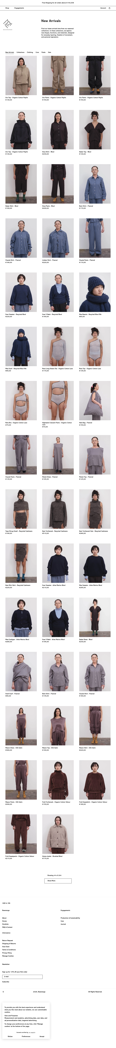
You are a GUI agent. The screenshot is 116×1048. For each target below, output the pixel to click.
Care (62, 921)
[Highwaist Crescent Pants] (58, 400)
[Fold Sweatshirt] (95, 780)
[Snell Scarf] (21, 671)
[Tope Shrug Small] (21, 509)
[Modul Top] (95, 454)
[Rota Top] (95, 346)
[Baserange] (8, 24)
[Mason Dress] (21, 726)
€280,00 (82, 533)
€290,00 (8, 804)
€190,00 (45, 750)
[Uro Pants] (58, 75)
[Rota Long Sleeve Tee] (58, 346)
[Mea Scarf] (21, 346)
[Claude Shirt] (21, 238)
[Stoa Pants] (58, 184)
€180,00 (8, 262)
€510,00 (45, 533)
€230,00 (45, 154)
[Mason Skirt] (95, 726)
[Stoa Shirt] (58, 129)
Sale (49, 52)
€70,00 (45, 427)
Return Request (7, 940)
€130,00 (8, 100)
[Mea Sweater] (95, 563)
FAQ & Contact (7, 927)
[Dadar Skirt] (21, 184)
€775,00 (45, 858)
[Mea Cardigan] (21, 617)
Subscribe (5, 982)
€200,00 (45, 208)
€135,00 (82, 371)
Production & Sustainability (70, 918)
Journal (63, 924)
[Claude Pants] (95, 238)
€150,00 (45, 100)
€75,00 (8, 425)
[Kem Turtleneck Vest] (95, 509)
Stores (4, 921)
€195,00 (45, 479)
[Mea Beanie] (95, 292)
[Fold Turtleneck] (58, 780)
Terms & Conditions (9, 950)
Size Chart (5, 947)
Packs (43, 52)
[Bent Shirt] (95, 184)
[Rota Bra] (21, 400)
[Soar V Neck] (58, 292)
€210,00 (45, 587)
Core (37, 52)
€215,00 (8, 858)
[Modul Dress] (58, 454)
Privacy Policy (7, 953)
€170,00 (82, 208)
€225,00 (8, 587)
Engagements (65, 910)
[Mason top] (58, 726)
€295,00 (82, 587)
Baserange (6, 910)
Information (6, 933)
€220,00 (45, 262)
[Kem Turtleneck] (58, 509)
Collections (20, 52)
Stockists (5, 924)
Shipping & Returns (9, 943)
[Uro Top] (21, 75)
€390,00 (8, 750)
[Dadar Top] (95, 129)
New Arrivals (9, 52)
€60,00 (82, 316)
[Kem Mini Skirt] (21, 563)
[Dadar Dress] (95, 617)
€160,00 (8, 208)
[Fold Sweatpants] (21, 834)
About (4, 918)
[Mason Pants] (21, 780)
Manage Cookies (8, 956)
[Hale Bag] (95, 400)
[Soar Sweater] (21, 292)
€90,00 (8, 371)
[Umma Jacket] (58, 834)
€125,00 (82, 479)
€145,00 (8, 479)
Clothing (30, 52)
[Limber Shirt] (58, 238)
